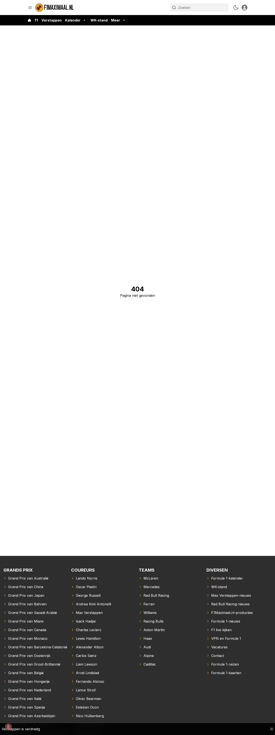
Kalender (73, 20)
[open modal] (244, 8)
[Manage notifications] (8, 726)
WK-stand (99, 20)
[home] (29, 20)
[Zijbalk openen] (30, 7)
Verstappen (51, 20)
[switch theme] (236, 8)
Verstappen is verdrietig (21, 729)
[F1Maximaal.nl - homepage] (54, 7)
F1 (36, 20)
